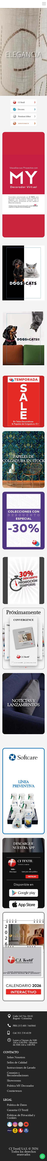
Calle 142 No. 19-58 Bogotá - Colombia (23, 1017)
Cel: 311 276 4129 (22, 1033)
